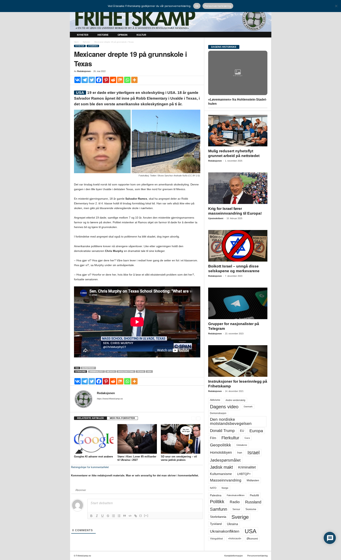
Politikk (217, 501)
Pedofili (254, 495)
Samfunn (218, 509)
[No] (336, 6)
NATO (213, 488)
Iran (239, 452)
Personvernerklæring (257, 555)
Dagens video (224, 406)
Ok (197, 5)
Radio (235, 502)
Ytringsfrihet (216, 538)
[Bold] (91, 515)
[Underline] (102, 515)
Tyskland (216, 523)
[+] (146, 515)
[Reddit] (113, 80)
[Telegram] (85, 80)
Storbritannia (218, 516)
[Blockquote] (124, 515)
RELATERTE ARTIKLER (90, 418)
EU (242, 430)
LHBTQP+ (244, 474)
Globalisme (241, 445)
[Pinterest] (106, 80)
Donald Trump (222, 430)
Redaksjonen (84, 71)
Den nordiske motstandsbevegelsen (231, 421)
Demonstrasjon (218, 413)
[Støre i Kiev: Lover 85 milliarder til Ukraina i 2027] (137, 439)
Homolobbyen (221, 452)
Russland (253, 502)
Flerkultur (230, 437)
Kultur (141, 35)
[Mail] (99, 404)
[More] (134, 80)
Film (213, 438)
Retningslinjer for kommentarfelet (90, 467)
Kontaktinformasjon (233, 555)
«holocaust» (234, 538)
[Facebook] (99, 80)
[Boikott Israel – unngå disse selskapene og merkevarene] (237, 246)
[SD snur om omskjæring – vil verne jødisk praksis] (180, 439)
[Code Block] (130, 515)
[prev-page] (193, 418)
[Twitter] (92, 80)
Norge (225, 488)
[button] (265, 35)
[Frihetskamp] (170, 19)
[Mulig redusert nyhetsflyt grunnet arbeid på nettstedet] (237, 130)
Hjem (76, 42)
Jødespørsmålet (225, 460)
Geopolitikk (220, 445)
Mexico (111, 371)
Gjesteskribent (215, 218)
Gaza (247, 438)
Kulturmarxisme (221, 474)
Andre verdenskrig (235, 400)
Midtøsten (253, 480)
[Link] (135, 515)
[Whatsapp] (127, 80)
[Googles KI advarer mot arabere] (93, 439)
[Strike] (108, 515)
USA (149, 371)
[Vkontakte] (77, 80)
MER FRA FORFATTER (122, 418)
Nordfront (88, 368)
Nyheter (82, 35)
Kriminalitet (96, 371)
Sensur (236, 509)
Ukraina (232, 524)
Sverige (240, 517)
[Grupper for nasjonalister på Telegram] (237, 303)
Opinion (122, 35)
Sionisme (250, 509)
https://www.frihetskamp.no (110, 398)
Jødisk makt (221, 467)
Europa (256, 430)
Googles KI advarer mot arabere (93, 456)
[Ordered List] (113, 515)
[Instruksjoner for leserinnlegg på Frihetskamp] (237, 361)
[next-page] (198, 418)
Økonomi (252, 538)
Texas (140, 371)
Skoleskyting (126, 371)
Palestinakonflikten (236, 495)
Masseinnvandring (225, 480)
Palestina (215, 495)
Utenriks (93, 46)
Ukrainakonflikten (224, 531)
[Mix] (120, 80)
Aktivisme (215, 400)
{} (140, 515)
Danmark (248, 406)
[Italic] (97, 515)
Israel (253, 452)
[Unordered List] (119, 515)
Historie (103, 35)
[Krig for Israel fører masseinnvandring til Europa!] (237, 188)
